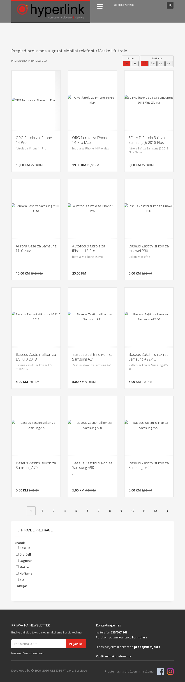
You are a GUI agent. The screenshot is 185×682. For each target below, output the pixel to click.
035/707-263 (119, 632)
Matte (24, 567)
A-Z (145, 63)
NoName (25, 573)
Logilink (25, 561)
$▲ (161, 63)
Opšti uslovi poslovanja (113, 656)
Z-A (153, 63)
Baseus (24, 548)
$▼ (169, 63)
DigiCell (25, 554)
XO (21, 580)
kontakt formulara (132, 637)
